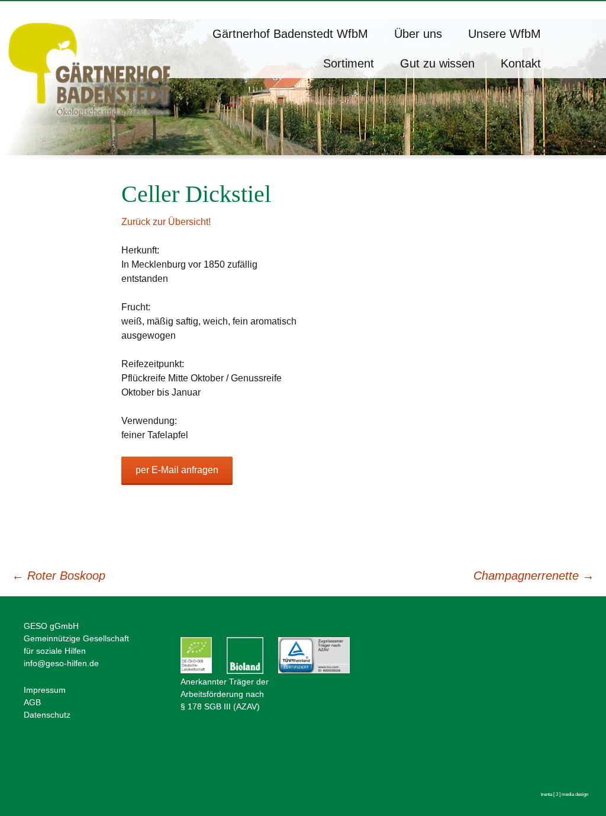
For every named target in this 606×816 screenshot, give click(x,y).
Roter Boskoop (58, 575)
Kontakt (521, 63)
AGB (32, 702)
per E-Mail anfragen (177, 470)
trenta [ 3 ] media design (564, 794)
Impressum (45, 690)
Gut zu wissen (437, 63)
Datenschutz (47, 714)
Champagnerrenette (533, 575)
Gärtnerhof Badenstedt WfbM (290, 33)
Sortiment (348, 63)
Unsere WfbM (504, 33)
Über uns (418, 33)
